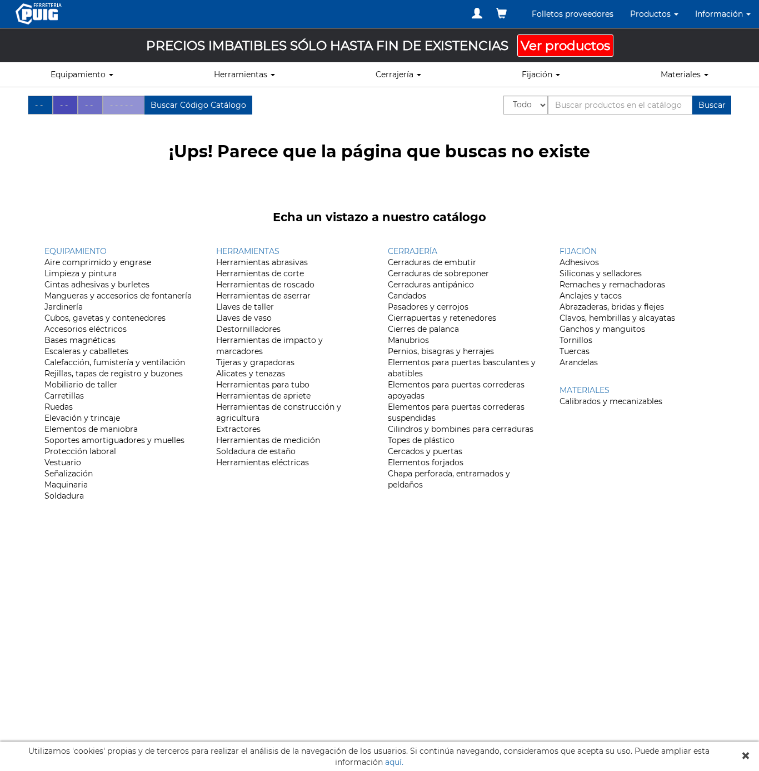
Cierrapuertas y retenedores (442, 318)
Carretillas (64, 396)
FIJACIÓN (578, 251)
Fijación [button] (538, 74)
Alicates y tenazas (250, 374)
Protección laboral (80, 451)
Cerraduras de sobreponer (438, 273)
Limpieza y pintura (80, 273)
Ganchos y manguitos (602, 329)
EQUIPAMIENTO (75, 251)
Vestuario (62, 462)
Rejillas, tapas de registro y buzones (113, 374)
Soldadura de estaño (256, 451)
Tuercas (575, 351)
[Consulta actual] (501, 13)
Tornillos (576, 340)
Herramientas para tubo (262, 385)
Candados (407, 296)
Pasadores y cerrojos (428, 307)
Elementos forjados (425, 462)
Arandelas (579, 362)
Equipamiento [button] (79, 74)
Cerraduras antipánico (431, 285)
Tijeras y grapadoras (255, 362)
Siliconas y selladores (601, 273)
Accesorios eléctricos (85, 329)
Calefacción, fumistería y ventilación (114, 362)
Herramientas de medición (268, 440)
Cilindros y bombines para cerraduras (460, 429)
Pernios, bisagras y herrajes (441, 351)
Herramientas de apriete (263, 396)
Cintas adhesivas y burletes (96, 285)
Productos (651, 14)
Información (720, 14)
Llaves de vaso (244, 318)
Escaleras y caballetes (86, 351)
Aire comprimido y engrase (97, 262)
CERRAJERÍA (412, 251)
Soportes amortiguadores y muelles (114, 440)
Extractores (238, 429)
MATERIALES (585, 390)
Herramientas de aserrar (263, 296)
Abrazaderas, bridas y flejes (612, 307)
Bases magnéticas (80, 340)
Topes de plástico (421, 440)
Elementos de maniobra (91, 429)
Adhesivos (579, 262)
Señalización (68, 474)
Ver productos (565, 45)
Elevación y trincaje (82, 418)
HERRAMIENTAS (247, 251)
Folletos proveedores (572, 14)
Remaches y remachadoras (612, 285)
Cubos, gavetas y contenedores (105, 318)
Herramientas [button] (241, 74)
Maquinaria (66, 485)
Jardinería (63, 307)
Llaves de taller (245, 307)
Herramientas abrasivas (262, 262)
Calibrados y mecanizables (611, 401)
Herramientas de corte (260, 273)
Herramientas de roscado (265, 285)
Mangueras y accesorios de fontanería (118, 296)
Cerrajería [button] (396, 74)
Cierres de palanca (423, 329)
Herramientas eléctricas (262, 462)
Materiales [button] (682, 74)
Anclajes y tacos (591, 296)
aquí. (394, 762)
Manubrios (408, 340)
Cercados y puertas (425, 451)
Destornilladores (248, 329)
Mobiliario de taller (80, 385)
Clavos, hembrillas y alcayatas (617, 318)
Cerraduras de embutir (432, 262)
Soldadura (64, 496)
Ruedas (58, 407)
